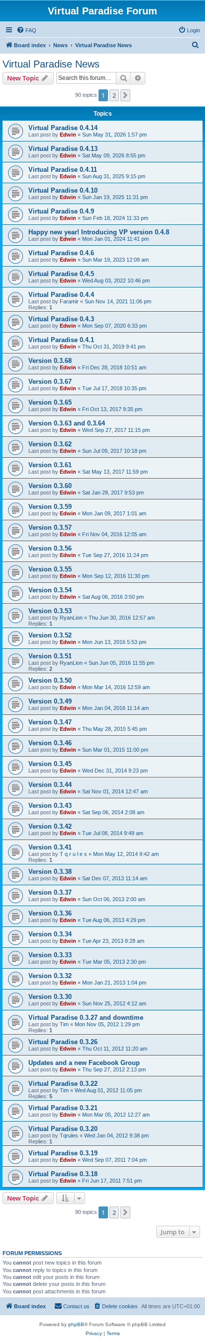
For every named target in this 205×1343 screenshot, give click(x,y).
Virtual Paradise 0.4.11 (62, 169)
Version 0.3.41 (50, 847)
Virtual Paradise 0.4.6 (61, 253)
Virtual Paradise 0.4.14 (63, 128)
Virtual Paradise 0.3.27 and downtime (85, 1017)
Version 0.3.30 (50, 996)
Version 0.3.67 (50, 381)
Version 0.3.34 (50, 934)
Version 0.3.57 (50, 527)
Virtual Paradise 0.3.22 (63, 1083)
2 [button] (114, 95)
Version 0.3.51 (50, 656)
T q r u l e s (73, 854)
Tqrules (69, 1135)
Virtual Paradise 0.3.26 (63, 1042)
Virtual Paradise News (51, 64)
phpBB (76, 1324)
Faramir (69, 301)
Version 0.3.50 (50, 680)
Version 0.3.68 (50, 360)
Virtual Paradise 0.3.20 (63, 1128)
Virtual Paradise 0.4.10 (63, 190)
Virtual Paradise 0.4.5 (61, 274)
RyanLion (71, 618)
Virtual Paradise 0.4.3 (61, 319)
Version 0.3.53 (50, 611)
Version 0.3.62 (50, 444)
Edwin (68, 135)
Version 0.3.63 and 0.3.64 (66, 423)
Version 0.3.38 (50, 871)
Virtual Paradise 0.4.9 (61, 211)
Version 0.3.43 (50, 805)
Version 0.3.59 (50, 506)
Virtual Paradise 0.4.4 (61, 294)
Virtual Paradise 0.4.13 (63, 148)
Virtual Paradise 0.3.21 (63, 1108)
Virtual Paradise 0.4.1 (61, 340)
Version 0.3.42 (50, 826)
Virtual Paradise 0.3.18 (63, 1174)
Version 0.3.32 (50, 976)
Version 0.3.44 (50, 784)
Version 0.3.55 (50, 569)
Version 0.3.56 (50, 548)
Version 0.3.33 (50, 955)
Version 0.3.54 (50, 590)
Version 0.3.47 (50, 722)
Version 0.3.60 (50, 486)
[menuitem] (26, 30)
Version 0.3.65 (50, 402)
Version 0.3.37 (50, 892)
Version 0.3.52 (50, 635)
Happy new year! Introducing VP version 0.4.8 (98, 232)
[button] (125, 95)
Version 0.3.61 (50, 465)
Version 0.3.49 (50, 701)
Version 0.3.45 (50, 764)
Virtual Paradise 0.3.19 (63, 1153)
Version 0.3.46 (50, 743)
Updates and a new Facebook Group (84, 1062)
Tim (64, 1024)
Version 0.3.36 (50, 913)
